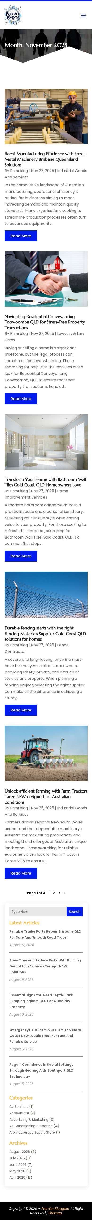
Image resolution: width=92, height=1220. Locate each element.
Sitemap (55, 1213)
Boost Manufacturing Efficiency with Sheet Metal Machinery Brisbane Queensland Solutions (45, 159)
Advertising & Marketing (28, 1119)
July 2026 (17, 1158)
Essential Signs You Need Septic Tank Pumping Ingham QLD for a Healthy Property (41, 1001)
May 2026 (17, 1171)
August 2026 (19, 1151)
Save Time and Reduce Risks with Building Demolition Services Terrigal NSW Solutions (45, 966)
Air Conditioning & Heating (31, 1126)
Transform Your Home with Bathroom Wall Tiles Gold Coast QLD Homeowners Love (45, 482)
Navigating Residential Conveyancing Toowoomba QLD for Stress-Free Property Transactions (45, 322)
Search (74, 911)
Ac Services (18, 1106)
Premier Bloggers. (55, 1208)
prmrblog (19, 170)
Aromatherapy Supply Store (32, 1132)
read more (21, 236)
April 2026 (17, 1177)
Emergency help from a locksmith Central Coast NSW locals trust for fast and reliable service (45, 1035)
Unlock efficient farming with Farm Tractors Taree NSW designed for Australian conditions (46, 796)
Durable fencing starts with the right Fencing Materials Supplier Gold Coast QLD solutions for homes (45, 633)
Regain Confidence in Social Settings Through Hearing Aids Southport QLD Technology (41, 1070)
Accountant (19, 1113)
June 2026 (17, 1164)
